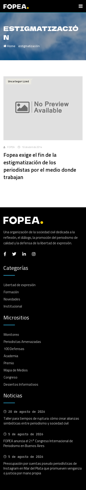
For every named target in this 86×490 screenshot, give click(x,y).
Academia (11, 356)
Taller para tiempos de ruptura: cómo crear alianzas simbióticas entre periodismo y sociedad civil (41, 421)
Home (10, 45)
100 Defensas (14, 348)
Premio (9, 363)
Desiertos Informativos (21, 384)
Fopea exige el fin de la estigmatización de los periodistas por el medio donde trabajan (39, 166)
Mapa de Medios (16, 370)
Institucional (13, 306)
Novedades (12, 299)
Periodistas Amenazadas (22, 341)
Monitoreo (11, 334)
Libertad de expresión (20, 285)
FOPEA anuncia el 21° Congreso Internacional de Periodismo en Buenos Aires (38, 443)
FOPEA (11, 147)
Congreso (10, 377)
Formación (11, 292)
